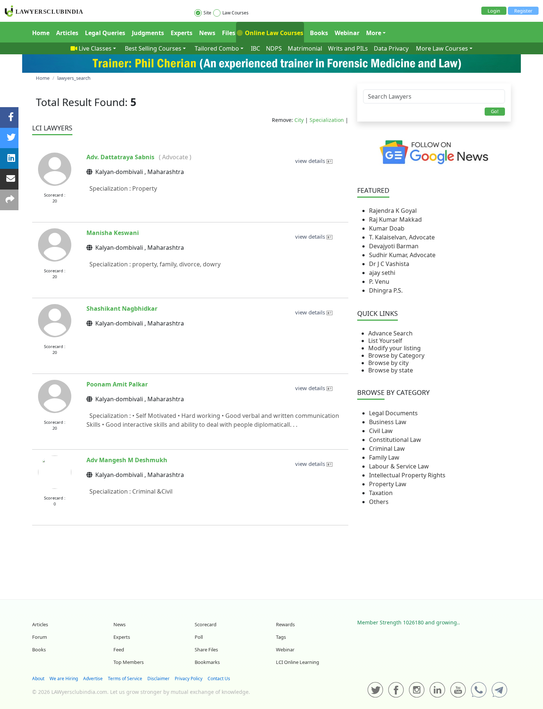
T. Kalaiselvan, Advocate (402, 237)
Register (523, 10)
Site (207, 13)
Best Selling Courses (153, 48)
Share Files (206, 649)
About (38, 678)
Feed (118, 649)
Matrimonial (305, 48)
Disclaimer (158, 678)
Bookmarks (207, 662)
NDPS (274, 48)
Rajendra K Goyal (393, 211)
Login (494, 10)
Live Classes (95, 48)
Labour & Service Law (399, 466)
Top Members (128, 662)
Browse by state (390, 370)
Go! (495, 111)
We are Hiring (63, 678)
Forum (39, 637)
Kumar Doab (386, 228)
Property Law (387, 484)
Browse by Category (396, 355)
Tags (281, 637)
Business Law (387, 422)
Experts (181, 33)
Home (40, 33)
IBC (255, 48)
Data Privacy (391, 48)
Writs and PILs (348, 48)
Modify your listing (394, 348)
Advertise (93, 678)
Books (319, 33)
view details (311, 160)
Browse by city (388, 363)
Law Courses (235, 13)
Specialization (327, 119)
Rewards (285, 624)
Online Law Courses (273, 33)
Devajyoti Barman (394, 246)
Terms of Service (125, 678)
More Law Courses (442, 48)
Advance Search (390, 333)
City (299, 119)
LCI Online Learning (297, 662)
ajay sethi (382, 273)
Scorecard (205, 624)
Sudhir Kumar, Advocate (402, 255)
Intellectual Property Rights (407, 475)
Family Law (384, 457)
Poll (199, 637)
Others (379, 502)
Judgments (148, 33)
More (373, 33)
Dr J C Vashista (389, 264)
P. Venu (379, 281)
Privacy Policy (188, 678)
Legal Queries (105, 33)
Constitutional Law (395, 440)
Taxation (381, 493)
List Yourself (385, 341)
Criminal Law (387, 448)
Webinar (347, 33)
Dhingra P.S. (386, 290)
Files (228, 33)
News (207, 33)
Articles (67, 33)
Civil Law (381, 431)
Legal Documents (393, 413)
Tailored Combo (217, 48)
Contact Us (219, 678)
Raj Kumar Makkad (395, 219)
